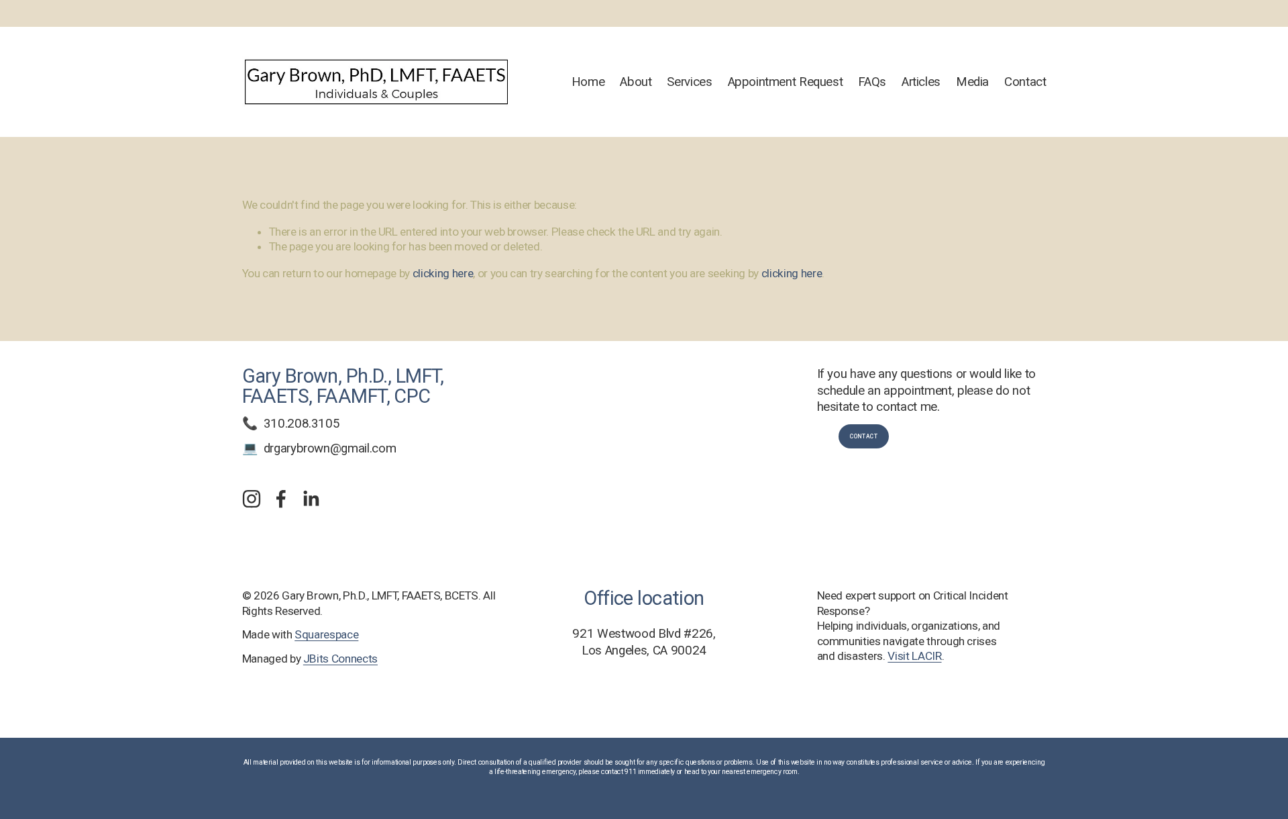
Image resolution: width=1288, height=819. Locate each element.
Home (588, 82)
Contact (1025, 82)
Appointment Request (785, 82)
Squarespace (326, 634)
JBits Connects (340, 658)
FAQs (872, 82)
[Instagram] (251, 498)
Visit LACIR (914, 656)
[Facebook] (281, 498)
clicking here (443, 273)
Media (972, 82)
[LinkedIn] (310, 498)
